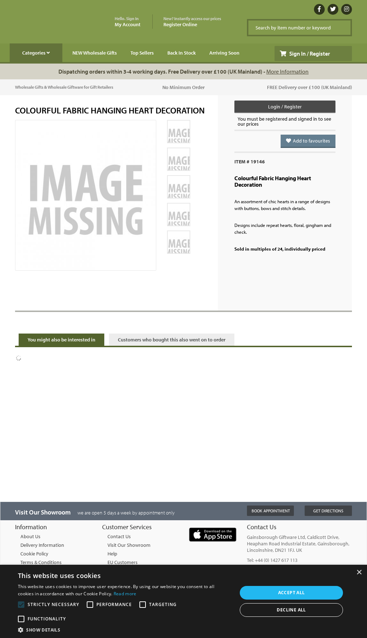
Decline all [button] (291, 610)
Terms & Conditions (41, 562)
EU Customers (123, 562)
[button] (124, 629)
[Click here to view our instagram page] (346, 9)
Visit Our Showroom (129, 545)
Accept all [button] (291, 593)
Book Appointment (271, 510)
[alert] (183, 601)
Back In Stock (181, 53)
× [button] (359, 572)
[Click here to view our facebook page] (319, 9)
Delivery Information (42, 545)
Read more (125, 594)
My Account (127, 22)
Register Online (192, 22)
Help (112, 553)
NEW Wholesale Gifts (94, 53)
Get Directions (328, 510)
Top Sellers (142, 53)
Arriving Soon (224, 53)
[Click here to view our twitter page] (333, 9)
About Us (30, 536)
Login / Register (285, 106)
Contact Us (119, 536)
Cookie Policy (34, 553)
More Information (287, 71)
